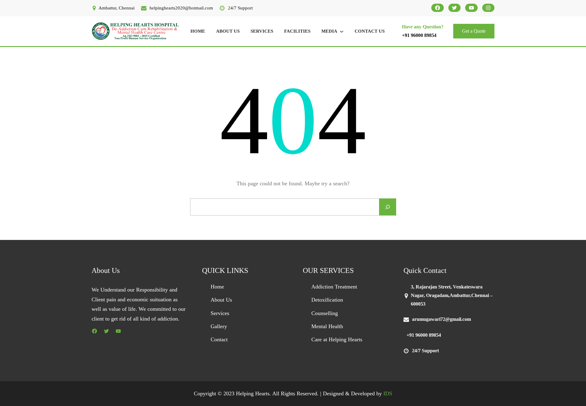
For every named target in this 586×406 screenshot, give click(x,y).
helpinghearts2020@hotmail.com (181, 7)
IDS (387, 393)
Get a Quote (474, 31)
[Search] (387, 207)
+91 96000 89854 (419, 35)
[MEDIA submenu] (342, 31)
